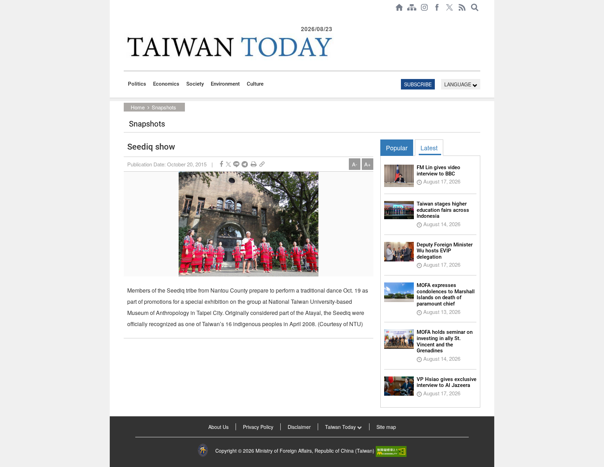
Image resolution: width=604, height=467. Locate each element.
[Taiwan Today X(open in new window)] (449, 7)
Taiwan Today (341, 426)
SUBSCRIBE (418, 84)
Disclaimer (299, 426)
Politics (137, 84)
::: (126, 18)
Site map (386, 426)
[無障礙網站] (391, 450)
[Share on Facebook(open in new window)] (221, 164)
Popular (397, 147)
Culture (255, 84)
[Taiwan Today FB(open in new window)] (437, 7)
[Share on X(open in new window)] (228, 164)
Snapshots (164, 107)
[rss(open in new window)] (462, 7)
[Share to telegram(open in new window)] (244, 164)
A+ (367, 164)
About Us (218, 426)
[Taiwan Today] (229, 46)
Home (138, 107)
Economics (166, 84)
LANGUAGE (458, 84)
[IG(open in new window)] (424, 7)
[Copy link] (262, 164)
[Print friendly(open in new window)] (253, 164)
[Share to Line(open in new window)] (236, 164)
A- (354, 164)
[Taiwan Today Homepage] (399, 7)
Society (195, 84)
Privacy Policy (258, 426)
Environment (225, 84)
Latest (429, 147)
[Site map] (411, 7)
